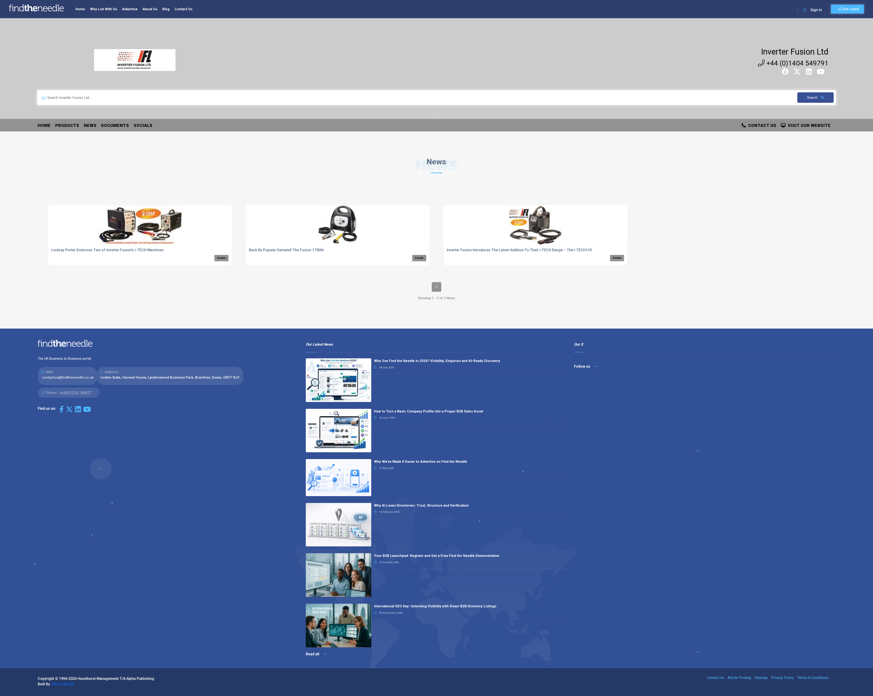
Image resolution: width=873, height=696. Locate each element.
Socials (143, 125)
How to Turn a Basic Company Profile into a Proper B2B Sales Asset (428, 411)
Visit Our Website (808, 125)
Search (812, 97)
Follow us (582, 366)
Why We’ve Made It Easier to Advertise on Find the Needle (420, 462)
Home (80, 9)
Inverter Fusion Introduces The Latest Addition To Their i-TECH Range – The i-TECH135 (519, 250)
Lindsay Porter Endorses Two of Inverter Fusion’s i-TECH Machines (107, 250)
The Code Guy (62, 684)
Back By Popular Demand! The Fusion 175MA (286, 250)
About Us (150, 9)
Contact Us (183, 9)
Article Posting (739, 678)
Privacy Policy (782, 678)
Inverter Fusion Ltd (794, 52)
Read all (313, 654)
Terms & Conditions (812, 678)
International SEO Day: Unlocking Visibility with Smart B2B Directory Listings (435, 606)
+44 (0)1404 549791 (796, 63)
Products (67, 125)
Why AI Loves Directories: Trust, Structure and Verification (421, 505)
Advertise (130, 9)
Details (221, 257)
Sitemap (761, 678)
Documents (115, 125)
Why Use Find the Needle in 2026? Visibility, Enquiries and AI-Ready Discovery (437, 361)
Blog (166, 9)
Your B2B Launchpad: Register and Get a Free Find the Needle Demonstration (436, 556)
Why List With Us (103, 9)
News (90, 125)
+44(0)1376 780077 (75, 393)
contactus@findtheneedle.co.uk (68, 377)
